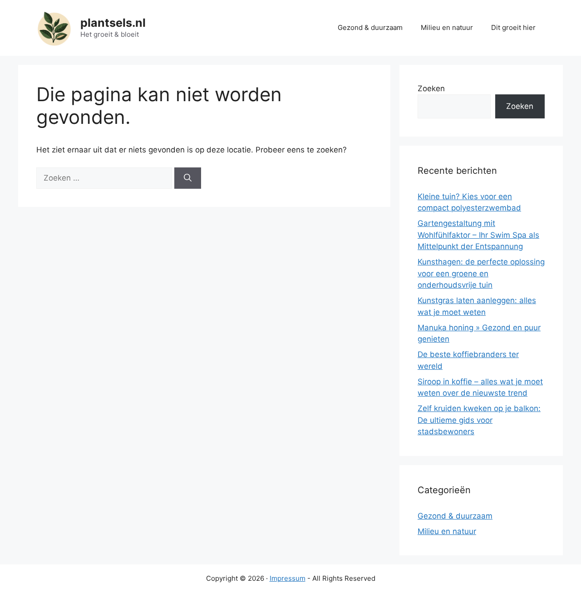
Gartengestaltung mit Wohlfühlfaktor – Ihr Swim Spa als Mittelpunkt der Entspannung (478, 235)
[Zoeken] (187, 178)
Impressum (287, 578)
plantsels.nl (113, 22)
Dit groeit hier (513, 27)
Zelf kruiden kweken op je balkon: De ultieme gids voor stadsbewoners (479, 420)
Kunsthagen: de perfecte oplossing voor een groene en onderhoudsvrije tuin (481, 273)
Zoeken (431, 88)
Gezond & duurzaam (370, 27)
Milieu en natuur (447, 27)
